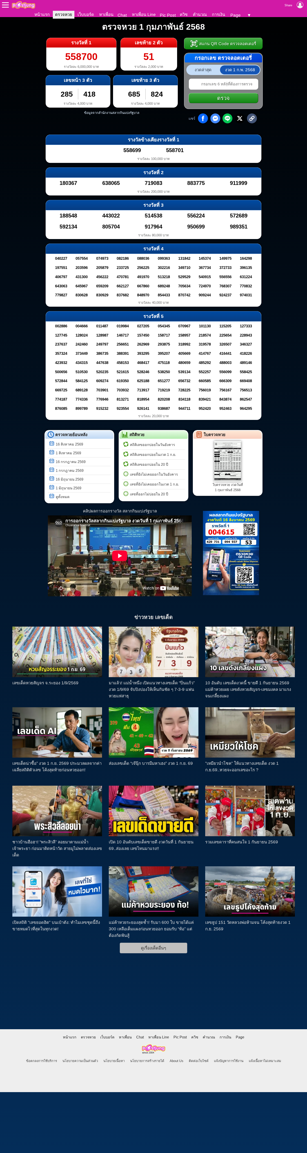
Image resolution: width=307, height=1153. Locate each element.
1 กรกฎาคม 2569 (70, 470)
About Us (176, 1061)
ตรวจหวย (63, 14)
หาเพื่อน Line (144, 14)
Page (235, 15)
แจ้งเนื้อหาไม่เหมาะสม (265, 1061)
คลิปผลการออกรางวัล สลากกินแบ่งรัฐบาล (120, 511)
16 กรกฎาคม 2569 (71, 462)
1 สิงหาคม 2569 (68, 453)
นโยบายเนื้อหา (114, 1061)
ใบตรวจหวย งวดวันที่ (228, 487)
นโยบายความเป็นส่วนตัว (80, 1061)
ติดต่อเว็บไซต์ (199, 1061)
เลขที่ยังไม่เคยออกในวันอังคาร (154, 474)
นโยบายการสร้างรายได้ (147, 1061)
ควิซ (184, 14)
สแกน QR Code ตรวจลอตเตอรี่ (227, 43)
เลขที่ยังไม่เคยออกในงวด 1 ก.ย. (154, 484)
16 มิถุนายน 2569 (69, 479)
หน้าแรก (42, 14)
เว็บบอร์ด (86, 14)
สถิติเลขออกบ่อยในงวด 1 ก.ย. (153, 455)
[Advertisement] (153, 995)
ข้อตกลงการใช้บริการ (41, 1061)
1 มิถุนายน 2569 (68, 488)
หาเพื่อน (106, 14)
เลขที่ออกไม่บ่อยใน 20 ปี (149, 494)
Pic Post (168, 15)
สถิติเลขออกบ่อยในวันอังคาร (152, 445)
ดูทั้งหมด (62, 497)
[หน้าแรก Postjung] (23, 5)
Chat (122, 15)
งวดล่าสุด (203, 69)
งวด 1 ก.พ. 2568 (240, 69)
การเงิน (218, 14)
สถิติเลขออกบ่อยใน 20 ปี (149, 464)
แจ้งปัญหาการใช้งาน (228, 1061)
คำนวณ (200, 14)
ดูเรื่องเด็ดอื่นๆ (153, 948)
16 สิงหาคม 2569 (69, 444)
